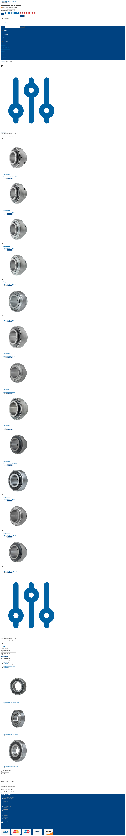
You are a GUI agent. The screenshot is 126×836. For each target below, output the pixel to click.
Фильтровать (4, 656)
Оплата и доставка (8, 798)
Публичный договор (9, 797)
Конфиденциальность (9, 799)
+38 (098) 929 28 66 (5, 47)
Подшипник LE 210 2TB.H (10, 463)
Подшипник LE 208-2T (9, 248)
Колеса (5, 662)
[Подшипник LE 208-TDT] (18, 315)
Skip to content (12, 1)
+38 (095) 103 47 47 (5, 5)
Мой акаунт (6, 18)
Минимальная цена (5, 650)
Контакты (6, 810)
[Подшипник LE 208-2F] (18, 207)
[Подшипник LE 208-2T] (18, 243)
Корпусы (6, 663)
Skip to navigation (5, 1)
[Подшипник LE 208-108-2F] (18, 171)
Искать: (2, 15)
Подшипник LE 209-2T (9, 392)
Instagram (3, 52)
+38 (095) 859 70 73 (5, 49)
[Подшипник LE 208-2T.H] (18, 279)
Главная (3, 61)
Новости (6, 809)
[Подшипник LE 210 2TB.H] (18, 458)
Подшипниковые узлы (9, 666)
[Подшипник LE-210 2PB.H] (18, 566)
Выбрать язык (4, 10)
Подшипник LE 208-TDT (10, 320)
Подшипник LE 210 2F (9, 427)
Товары (5, 807)
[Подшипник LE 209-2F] (18, 351)
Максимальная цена (5, 653)
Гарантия (6, 801)
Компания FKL (7, 806)
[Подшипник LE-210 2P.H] (18, 530)
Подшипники (7, 174)
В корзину (9, 178)
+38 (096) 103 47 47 (16, 5)
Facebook (3, 51)
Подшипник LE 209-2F (9, 356)
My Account (3, 45)
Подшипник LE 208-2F (9, 212)
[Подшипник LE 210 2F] (18, 422)
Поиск (22, 15)
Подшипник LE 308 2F (9, 499)
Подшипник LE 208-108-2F (10, 176)
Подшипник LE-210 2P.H (10, 535)
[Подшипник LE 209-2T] (18, 387)
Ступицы (6, 667)
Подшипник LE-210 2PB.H (10, 571)
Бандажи (6, 660)
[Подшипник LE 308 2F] (18, 494)
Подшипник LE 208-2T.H (10, 284)
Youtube (2, 54)
